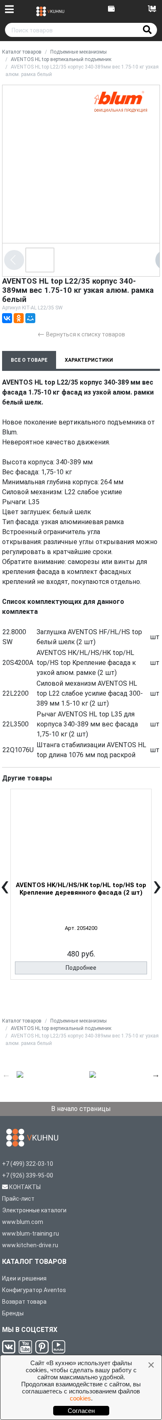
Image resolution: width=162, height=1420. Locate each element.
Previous (6, 1074)
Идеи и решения (24, 1278)
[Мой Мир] (30, 318)
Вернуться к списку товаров (81, 333)
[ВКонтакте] (7, 318)
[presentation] (5, 891)
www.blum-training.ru (30, 1233)
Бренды (13, 1313)
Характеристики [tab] (89, 360)
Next (156, 1074)
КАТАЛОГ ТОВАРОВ (34, 1261)
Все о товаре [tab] (29, 360)
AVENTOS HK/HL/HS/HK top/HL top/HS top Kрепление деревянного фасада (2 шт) (81, 888)
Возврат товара (24, 1301)
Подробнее (81, 967)
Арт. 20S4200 (81, 928)
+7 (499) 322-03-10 (27, 1163)
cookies (80, 1398)
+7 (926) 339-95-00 (27, 1175)
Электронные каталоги (34, 1210)
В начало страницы (81, 1109)
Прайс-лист (18, 1198)
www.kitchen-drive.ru (30, 1245)
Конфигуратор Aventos (34, 1290)
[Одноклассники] (19, 318)
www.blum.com (22, 1222)
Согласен (81, 1410)
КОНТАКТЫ (25, 1187)
